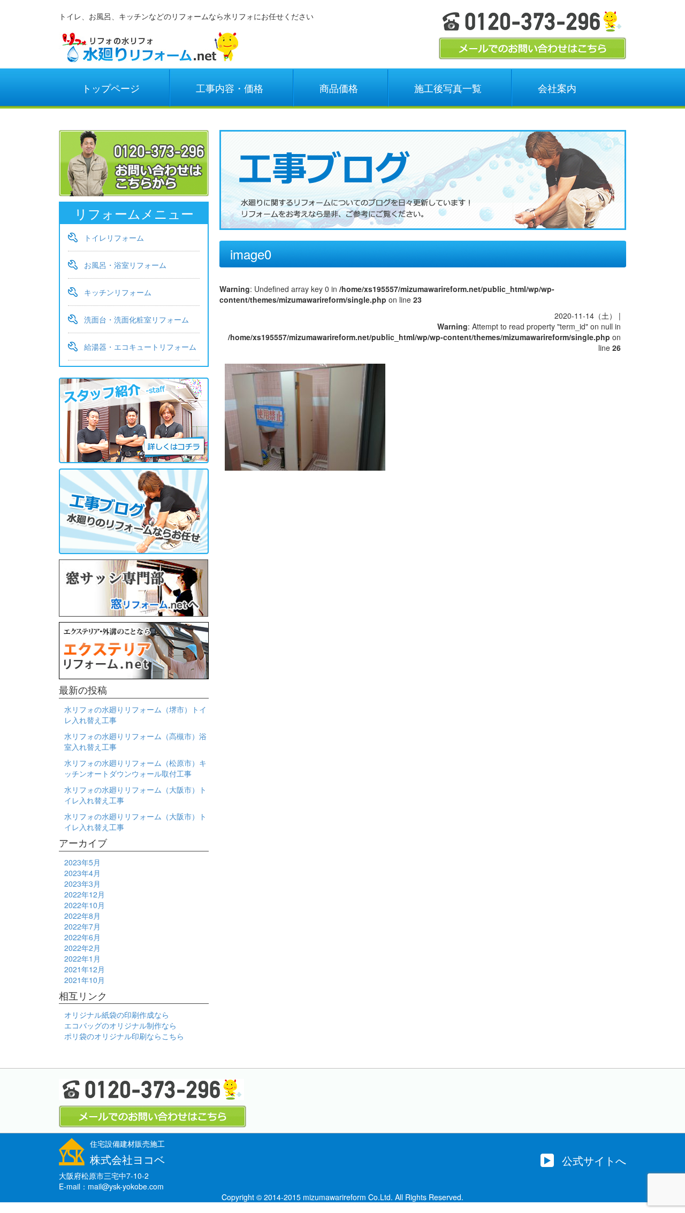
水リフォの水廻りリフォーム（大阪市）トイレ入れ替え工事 (135, 794)
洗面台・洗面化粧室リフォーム (136, 319)
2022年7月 (82, 926)
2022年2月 (82, 947)
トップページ (111, 88)
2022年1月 (82, 958)
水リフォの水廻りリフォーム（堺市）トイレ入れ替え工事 (135, 714)
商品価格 (338, 88)
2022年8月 (82, 915)
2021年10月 (84, 979)
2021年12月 (84, 969)
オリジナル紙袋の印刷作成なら (116, 1014)
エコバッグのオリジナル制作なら (120, 1025)
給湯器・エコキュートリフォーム (140, 346)
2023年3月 (82, 883)
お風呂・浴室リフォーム (125, 264)
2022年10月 (84, 905)
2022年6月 (82, 937)
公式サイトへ (594, 1160)
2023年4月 (82, 872)
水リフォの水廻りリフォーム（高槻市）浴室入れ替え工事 (135, 741)
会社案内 (557, 88)
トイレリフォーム (114, 237)
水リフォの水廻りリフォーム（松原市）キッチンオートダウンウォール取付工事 (135, 768)
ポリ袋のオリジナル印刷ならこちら (124, 1036)
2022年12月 (84, 894)
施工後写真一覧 (448, 88)
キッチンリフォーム (117, 292)
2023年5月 (82, 862)
